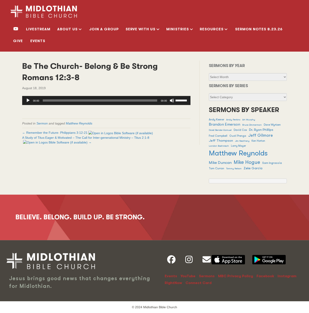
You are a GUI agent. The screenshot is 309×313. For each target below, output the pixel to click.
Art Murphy (248, 119)
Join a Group (104, 29)
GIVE (18, 41)
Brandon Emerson (224, 124)
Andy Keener (216, 119)
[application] (106, 100)
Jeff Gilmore (260, 135)
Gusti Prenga (237, 135)
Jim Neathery (242, 140)
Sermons (207, 276)
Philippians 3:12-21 (74, 132)
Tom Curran (216, 168)
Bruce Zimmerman (252, 124)
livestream (38, 29)
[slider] (182, 100)
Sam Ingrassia (272, 163)
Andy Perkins (233, 119)
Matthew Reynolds (79, 123)
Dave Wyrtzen (272, 124)
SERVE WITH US (140, 29)
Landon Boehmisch (219, 145)
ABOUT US (67, 29)
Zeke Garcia (253, 168)
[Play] (28, 100)
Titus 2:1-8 (141, 137)
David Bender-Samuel (220, 130)
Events (37, 41)
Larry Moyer (238, 145)
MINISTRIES (177, 29)
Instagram (287, 276)
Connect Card (198, 283)
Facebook (265, 276)
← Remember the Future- (55, 132)
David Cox (240, 129)
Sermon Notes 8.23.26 (259, 29)
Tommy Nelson (234, 168)
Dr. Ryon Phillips (261, 130)
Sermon (42, 123)
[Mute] (172, 100)
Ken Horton (258, 140)
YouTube (188, 276)
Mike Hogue (247, 162)
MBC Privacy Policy (235, 276)
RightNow (173, 283)
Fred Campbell (218, 135)
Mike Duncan (220, 162)
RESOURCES (211, 29)
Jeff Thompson (221, 141)
